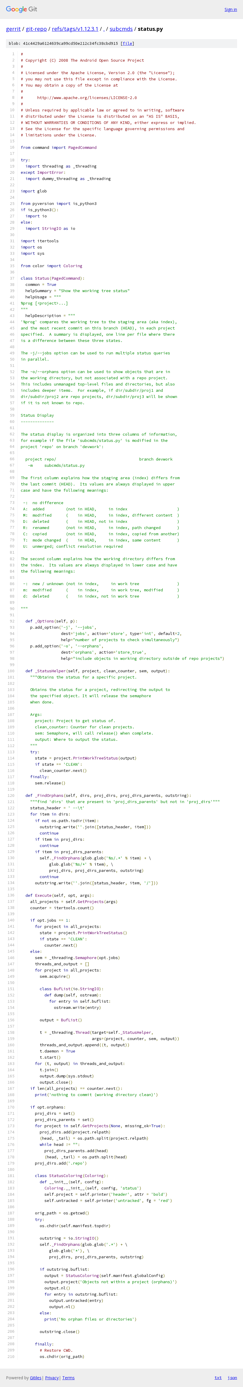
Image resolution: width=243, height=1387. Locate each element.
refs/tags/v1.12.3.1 (75, 28)
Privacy (52, 1377)
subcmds (121, 28)
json (232, 1377)
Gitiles (35, 1377)
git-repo (36, 28)
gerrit (13, 28)
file (127, 43)
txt (218, 1377)
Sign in (231, 9)
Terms (68, 1377)
